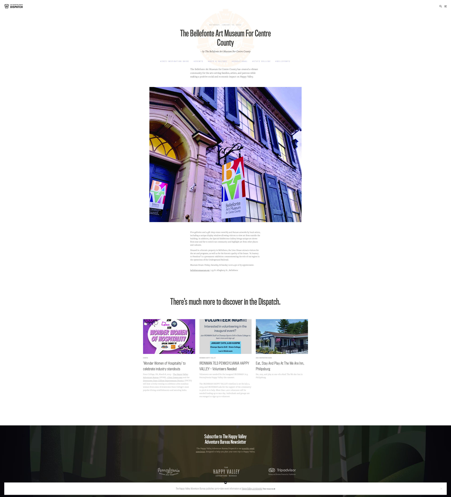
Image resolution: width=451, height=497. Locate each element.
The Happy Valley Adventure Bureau (226, 471)
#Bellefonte (283, 61)
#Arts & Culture (217, 61)
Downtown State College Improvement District (163, 380)
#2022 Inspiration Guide (174, 61)
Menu (445, 6)
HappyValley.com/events (252, 488)
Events (145, 358)
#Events (198, 61)
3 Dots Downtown (175, 377)
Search (440, 6)
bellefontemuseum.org (200, 270)
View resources (268, 488)
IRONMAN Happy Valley (207, 358)
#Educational (240, 61)
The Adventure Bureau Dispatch (13, 6)
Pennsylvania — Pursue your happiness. (169, 472)
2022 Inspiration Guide (264, 358)
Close (441, 489)
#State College (262, 61)
